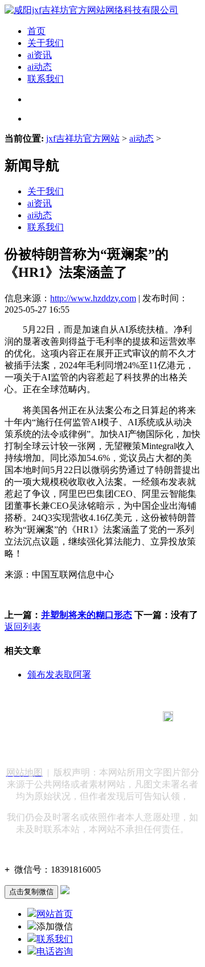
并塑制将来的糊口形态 (86, 615)
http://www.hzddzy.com (93, 298)
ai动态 (39, 67)
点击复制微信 (31, 891)
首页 (36, 31)
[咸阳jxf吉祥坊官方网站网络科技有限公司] (91, 10)
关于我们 (45, 43)
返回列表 (23, 627)
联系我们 (45, 79)
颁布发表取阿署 (59, 674)
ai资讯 (39, 55)
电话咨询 (54, 951)
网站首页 (54, 914)
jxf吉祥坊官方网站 (83, 138)
